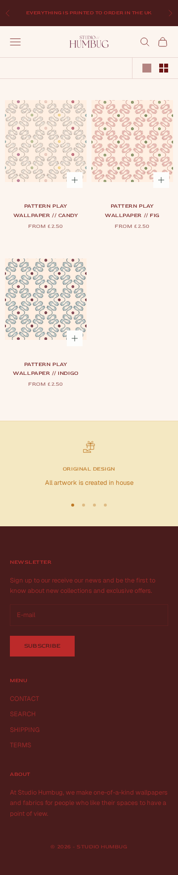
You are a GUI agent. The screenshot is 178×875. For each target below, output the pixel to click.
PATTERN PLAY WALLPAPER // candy (46, 210)
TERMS (20, 745)
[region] (89, 464)
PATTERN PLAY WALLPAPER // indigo (45, 368)
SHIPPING (25, 730)
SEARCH (23, 714)
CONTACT (24, 698)
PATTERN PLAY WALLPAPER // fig (132, 210)
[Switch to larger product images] (146, 68)
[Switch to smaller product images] (163, 68)
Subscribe (42, 646)
